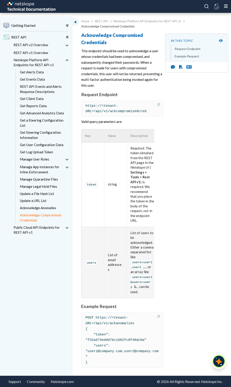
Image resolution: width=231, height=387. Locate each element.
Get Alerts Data (32, 72)
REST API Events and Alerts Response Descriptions (41, 89)
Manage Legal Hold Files (38, 186)
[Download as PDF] (181, 67)
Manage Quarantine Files (39, 179)
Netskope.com (62, 381)
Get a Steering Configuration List (41, 122)
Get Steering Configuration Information (40, 135)
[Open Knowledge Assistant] (219, 361)
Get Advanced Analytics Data (42, 113)
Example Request (187, 56)
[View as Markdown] (187, 67)
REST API (101, 21)
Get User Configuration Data (41, 145)
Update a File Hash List (37, 194)
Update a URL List (33, 201)
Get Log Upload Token (36, 152)
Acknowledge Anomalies (38, 208)
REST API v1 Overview (31, 53)
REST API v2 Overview (31, 45)
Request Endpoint (188, 49)
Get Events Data (32, 79)
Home (85, 21)
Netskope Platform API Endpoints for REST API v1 (34, 62)
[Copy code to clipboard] (159, 105)
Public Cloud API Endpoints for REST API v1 (37, 230)
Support (15, 381)
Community (36, 381)
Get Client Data (32, 99)
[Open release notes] (217, 6)
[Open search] (206, 6)
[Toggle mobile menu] (226, 6)
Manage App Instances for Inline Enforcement (39, 169)
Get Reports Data (33, 106)
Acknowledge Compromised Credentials (40, 217)
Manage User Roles (34, 159)
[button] (90, 135)
